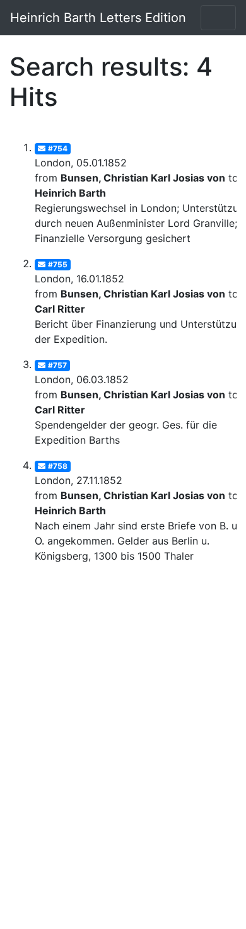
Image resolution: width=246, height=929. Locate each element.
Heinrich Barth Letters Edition (98, 17)
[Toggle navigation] (218, 17)
